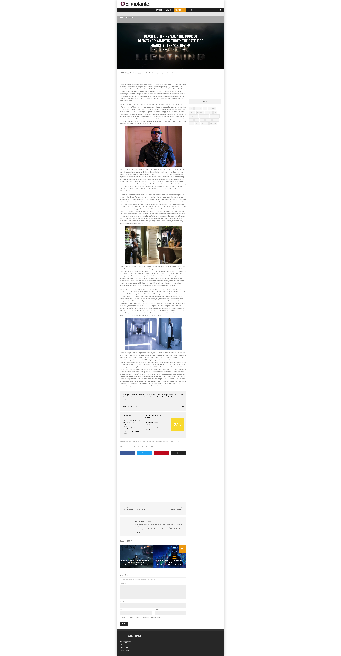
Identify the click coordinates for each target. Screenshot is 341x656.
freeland (166, 441)
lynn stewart (141, 444)
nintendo (208, 112)
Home (152, 10)
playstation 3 (204, 116)
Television (179, 10)
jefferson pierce (174, 441)
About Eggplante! (125, 642)
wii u (191, 123)
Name (122, 602)
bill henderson (137, 441)
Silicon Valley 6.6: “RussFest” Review (135, 508)
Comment (123, 583)
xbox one (213, 123)
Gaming (159, 10)
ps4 (197, 120)
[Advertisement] (153, 479)
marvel (192, 112)
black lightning (147, 441)
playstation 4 (214, 116)
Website (157, 609)
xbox (197, 123)
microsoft (200, 112)
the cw (137, 446)
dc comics (159, 441)
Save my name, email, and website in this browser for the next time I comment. (142, 617)
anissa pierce (124, 441)
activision (198, 108)
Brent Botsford (159, 50)
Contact (122, 645)
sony (202, 120)
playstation (193, 116)
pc (215, 112)
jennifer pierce (125, 444)
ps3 (191, 120)
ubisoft (215, 120)
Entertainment (170, 50)
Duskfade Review (132, 14)
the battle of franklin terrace (163, 444)
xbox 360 (204, 123)
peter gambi (149, 444)
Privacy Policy (124, 650)
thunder (142, 446)
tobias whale (150, 446)
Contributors (124, 647)
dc (154, 441)
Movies (168, 10)
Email (121, 609)
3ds (191, 108)
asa (131, 441)
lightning (133, 444)
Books (190, 10)
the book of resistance (127, 446)
